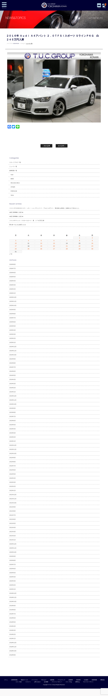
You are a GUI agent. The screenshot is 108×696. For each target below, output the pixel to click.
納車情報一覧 (13, 170)
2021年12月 (12, 494)
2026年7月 (12, 268)
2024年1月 (12, 392)
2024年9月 (12, 359)
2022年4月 (12, 478)
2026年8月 (12, 264)
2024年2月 (12, 387)
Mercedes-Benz (15, 183)
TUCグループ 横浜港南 (54, 5)
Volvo (12, 195)
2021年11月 (12, 498)
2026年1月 (12, 293)
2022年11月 (12, 449)
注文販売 (86, 679)
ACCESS (104, 7)
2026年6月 (12, 272)
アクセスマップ (61, 679)
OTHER (13, 187)
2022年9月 (12, 457)
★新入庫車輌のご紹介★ (16, 212)
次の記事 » (61, 146)
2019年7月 (12, 614)
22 (79, 246)
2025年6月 (12, 322)
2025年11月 (12, 301)
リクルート (28, 681)
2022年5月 (12, 474)
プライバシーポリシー (57, 681)
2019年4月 (12, 626)
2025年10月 (12, 305)
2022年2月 (12, 486)
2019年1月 (12, 638)
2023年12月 (12, 396)
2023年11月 (12, 400)
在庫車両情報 (14, 679)
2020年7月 (12, 564)
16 (92, 243)
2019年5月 (12, 622)
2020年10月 (12, 552)
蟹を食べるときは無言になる (17, 224)
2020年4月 (12, 577)
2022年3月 (12, 482)
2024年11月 (12, 350)
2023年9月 (12, 408)
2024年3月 (12, 383)
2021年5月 (12, 523)
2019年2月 (12, 634)
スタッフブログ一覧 (15, 162)
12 (41, 243)
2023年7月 (12, 416)
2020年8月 (12, 560)
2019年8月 (12, 610)
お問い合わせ (37, 681)
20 (54, 246)
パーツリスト (34, 679)
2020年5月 (12, 572)
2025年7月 (12, 318)
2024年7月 (12, 367)
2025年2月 (12, 338)
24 (16, 249)
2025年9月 (12, 309)
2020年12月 (12, 544)
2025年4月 (12, 330)
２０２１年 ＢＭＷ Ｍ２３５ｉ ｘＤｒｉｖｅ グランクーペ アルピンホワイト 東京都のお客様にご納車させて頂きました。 (44, 208)
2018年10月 (12, 651)
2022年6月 (12, 470)
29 (79, 249)
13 (54, 243)
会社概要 (46, 681)
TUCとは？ (44, 679)
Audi (12, 174)
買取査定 (102, 679)
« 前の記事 (46, 146)
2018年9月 (12, 655)
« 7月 (10, 254)
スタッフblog (69, 681)
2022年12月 (12, 445)
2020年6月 (12, 568)
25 (28, 249)
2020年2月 (12, 585)
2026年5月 (12, 276)
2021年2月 (12, 535)
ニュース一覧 (29, 43)
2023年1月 (12, 441)
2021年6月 (12, 519)
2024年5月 (12, 375)
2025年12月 (12, 297)
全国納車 (71, 679)
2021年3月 (12, 531)
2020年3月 (12, 581)
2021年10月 (12, 503)
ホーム (6, 679)
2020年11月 (12, 548)
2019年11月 (12, 597)
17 (16, 246)
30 (92, 249)
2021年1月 (12, 540)
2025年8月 (12, 313)
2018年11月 (12, 647)
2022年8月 (12, 461)
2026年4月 (12, 281)
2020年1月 (12, 589)
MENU (11, 5)
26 (41, 249)
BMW (12, 179)
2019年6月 (12, 618)
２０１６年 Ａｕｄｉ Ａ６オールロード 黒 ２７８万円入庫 (26, 220)
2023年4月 (12, 429)
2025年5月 (12, 326)
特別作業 (78, 679)
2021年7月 (12, 515)
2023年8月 (12, 412)
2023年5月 (12, 424)
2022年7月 (12, 466)
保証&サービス (24, 679)
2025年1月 (12, 342)
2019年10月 (12, 601)
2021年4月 (12, 527)
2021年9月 (12, 507)
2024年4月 (12, 379)
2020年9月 (12, 556)
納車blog (77, 681)
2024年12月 (12, 346)
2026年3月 (12, 285)
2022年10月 (12, 453)
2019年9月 (12, 605)
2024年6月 (12, 371)
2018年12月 (12, 642)
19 (41, 246)
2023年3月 (12, 433)
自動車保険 (94, 679)
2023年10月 (12, 404)
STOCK (99, 7)
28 (67, 249)
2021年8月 (12, 511)
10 (16, 243)
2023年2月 (12, 437)
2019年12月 (12, 593)
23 (92, 246)
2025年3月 (12, 334)
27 (54, 249)
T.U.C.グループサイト (88, 681)
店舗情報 (52, 679)
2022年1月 (12, 490)
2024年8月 (12, 363)
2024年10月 (12, 355)
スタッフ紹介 (19, 681)
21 (67, 246)
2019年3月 (12, 630)
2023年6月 (12, 420)
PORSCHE (14, 191)
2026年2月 (12, 289)
